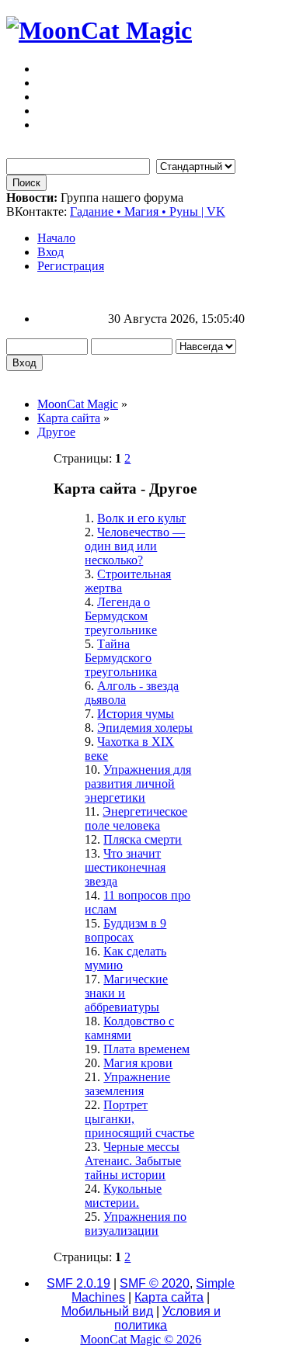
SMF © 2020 (155, 1283)
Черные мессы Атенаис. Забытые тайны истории (133, 1160)
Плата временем (146, 1049)
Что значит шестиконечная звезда (125, 867)
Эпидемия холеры (145, 727)
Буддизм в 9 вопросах (125, 930)
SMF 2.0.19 (78, 1283)
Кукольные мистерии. (123, 1195)
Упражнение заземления (127, 1083)
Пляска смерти (142, 839)
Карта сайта (169, 1297)
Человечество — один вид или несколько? (135, 546)
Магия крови (137, 1063)
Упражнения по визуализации (135, 1223)
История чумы (135, 713)
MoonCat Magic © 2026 (140, 1339)
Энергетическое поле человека (136, 818)
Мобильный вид (107, 1311)
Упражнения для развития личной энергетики (138, 783)
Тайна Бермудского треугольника (121, 657)
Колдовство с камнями (129, 1028)
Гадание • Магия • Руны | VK (147, 211)
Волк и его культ (141, 518)
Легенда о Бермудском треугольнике (121, 615)
